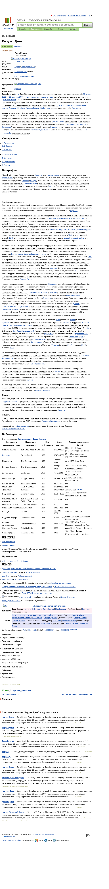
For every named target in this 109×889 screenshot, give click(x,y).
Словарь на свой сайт (77, 15)
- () (23, 331)
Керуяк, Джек (8, 791)
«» (21, 579)
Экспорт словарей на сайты (11, 840)
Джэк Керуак (8, 802)
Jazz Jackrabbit (12, 694)
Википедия (23, 29)
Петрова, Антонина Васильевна (74, 694)
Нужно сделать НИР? (23, 690)
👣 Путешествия (9, 836)
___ (25, 597)
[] (10, 133)
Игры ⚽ (73, 29)
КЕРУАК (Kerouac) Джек (13, 778)
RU (89, 15)
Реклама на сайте (48, 834)
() (29, 569)
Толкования (35, 29)
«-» (60, 583)
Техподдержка (36, 834)
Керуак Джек (8, 717)
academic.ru (8, 28)
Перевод (18, 46)
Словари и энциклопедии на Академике (39, 20)
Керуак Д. (6, 756)
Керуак (5, 752)
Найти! (87, 25)
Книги (60, 29)
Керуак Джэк (8, 767)
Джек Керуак (8, 741)
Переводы (48, 29)
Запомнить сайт (59, 15)
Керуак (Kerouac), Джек (13, 812)
